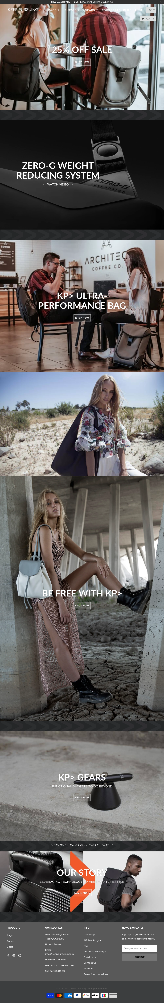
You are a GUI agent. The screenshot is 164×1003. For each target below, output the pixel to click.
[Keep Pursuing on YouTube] (14, 955)
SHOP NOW (82, 317)
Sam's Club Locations (96, 974)
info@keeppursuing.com (59, 954)
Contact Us (90, 962)
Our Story (89, 934)
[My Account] (135, 11)
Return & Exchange (95, 951)
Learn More (82, 892)
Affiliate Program (93, 940)
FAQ (86, 945)
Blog (127, 10)
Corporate (111, 10)
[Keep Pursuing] (24, 9)
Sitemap (88, 968)
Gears (10, 946)
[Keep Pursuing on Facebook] (8, 955)
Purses (10, 941)
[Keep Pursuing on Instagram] (20, 955)
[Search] (141, 11)
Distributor (90, 957)
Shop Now (82, 62)
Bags (9, 935)
